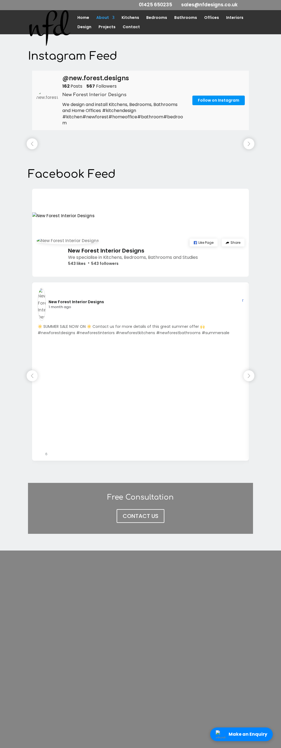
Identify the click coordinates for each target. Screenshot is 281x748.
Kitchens (130, 18)
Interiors (234, 18)
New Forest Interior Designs (106, 250)
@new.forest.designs (95, 78)
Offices (211, 18)
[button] (204, 243)
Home (83, 18)
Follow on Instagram (218, 100)
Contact (131, 27)
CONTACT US (140, 516)
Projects (107, 27)
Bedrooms (156, 18)
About (102, 18)
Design (84, 27)
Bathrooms (185, 18)
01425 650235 (155, 4)
